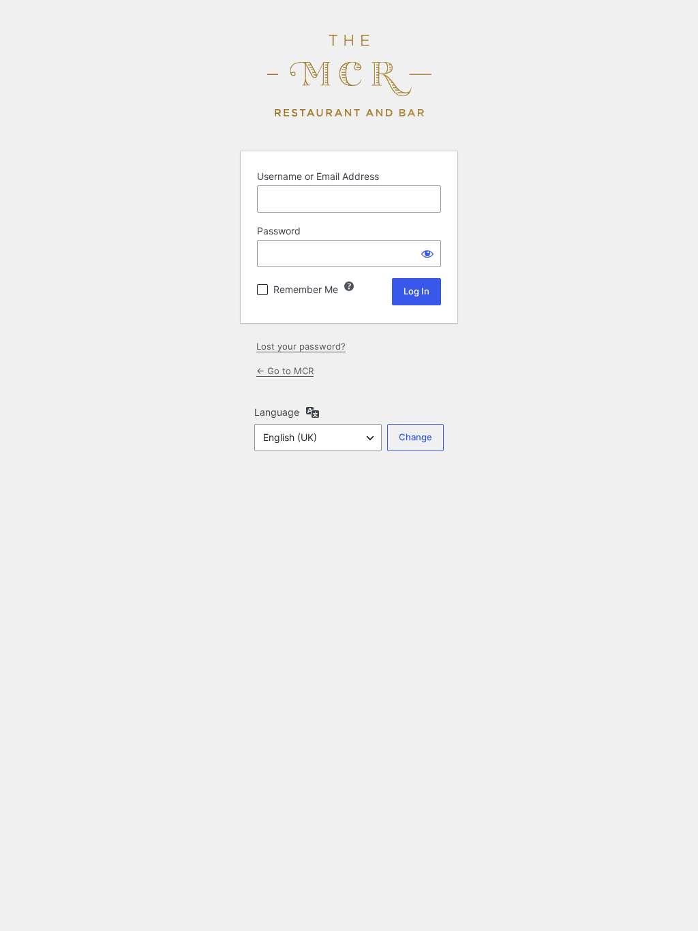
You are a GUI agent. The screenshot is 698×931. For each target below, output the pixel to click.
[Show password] (427, 253)
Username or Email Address (318, 176)
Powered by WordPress (349, 76)
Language (276, 412)
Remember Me (305, 289)
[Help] (349, 286)
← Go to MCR (285, 370)
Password (279, 230)
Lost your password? (301, 346)
